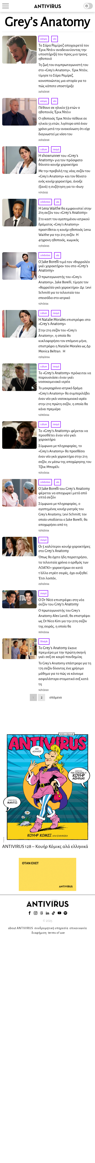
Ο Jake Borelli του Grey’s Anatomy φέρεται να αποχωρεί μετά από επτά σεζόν (64, 493)
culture (43, 149)
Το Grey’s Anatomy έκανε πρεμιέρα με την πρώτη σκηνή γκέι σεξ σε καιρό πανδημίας (62, 652)
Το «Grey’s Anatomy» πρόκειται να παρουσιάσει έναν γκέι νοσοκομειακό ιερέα (64, 377)
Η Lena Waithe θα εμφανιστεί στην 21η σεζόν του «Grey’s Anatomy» (64, 211)
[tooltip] (29, 913)
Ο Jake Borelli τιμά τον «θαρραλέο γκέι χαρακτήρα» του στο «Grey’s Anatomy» (64, 266)
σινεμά (56, 149)
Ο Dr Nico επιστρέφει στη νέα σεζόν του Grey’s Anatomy (61, 602)
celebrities (45, 202)
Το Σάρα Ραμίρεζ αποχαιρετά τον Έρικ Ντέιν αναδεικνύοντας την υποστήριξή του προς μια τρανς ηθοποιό (63, 51)
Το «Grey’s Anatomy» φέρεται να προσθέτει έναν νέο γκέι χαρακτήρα (63, 435)
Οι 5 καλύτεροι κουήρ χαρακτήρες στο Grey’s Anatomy (64, 549)
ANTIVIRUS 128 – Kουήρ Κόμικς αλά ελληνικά (45, 846)
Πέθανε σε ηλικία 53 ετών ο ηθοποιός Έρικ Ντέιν (59, 110)
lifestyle (44, 641)
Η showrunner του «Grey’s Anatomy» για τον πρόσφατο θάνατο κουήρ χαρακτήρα (60, 160)
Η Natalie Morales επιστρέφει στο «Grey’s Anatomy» (64, 322)
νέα (54, 39)
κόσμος (43, 39)
